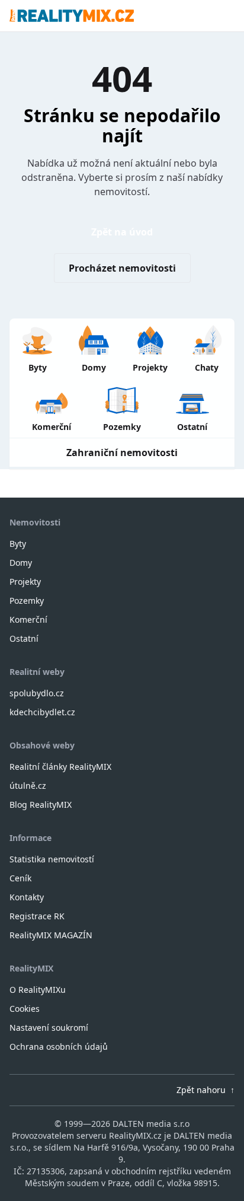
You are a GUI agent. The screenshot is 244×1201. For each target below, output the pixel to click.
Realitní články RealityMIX (60, 766)
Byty (17, 543)
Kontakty (26, 897)
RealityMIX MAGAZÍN (50, 935)
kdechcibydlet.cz (42, 712)
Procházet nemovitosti (122, 268)
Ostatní (23, 638)
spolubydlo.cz (36, 693)
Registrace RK (37, 916)
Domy (20, 562)
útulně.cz (27, 785)
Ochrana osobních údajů (58, 1046)
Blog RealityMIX (40, 804)
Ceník (20, 878)
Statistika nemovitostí (51, 859)
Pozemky (26, 600)
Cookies (24, 1008)
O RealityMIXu (37, 989)
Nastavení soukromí (48, 1027)
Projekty (25, 581)
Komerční (28, 619)
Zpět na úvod (122, 231)
